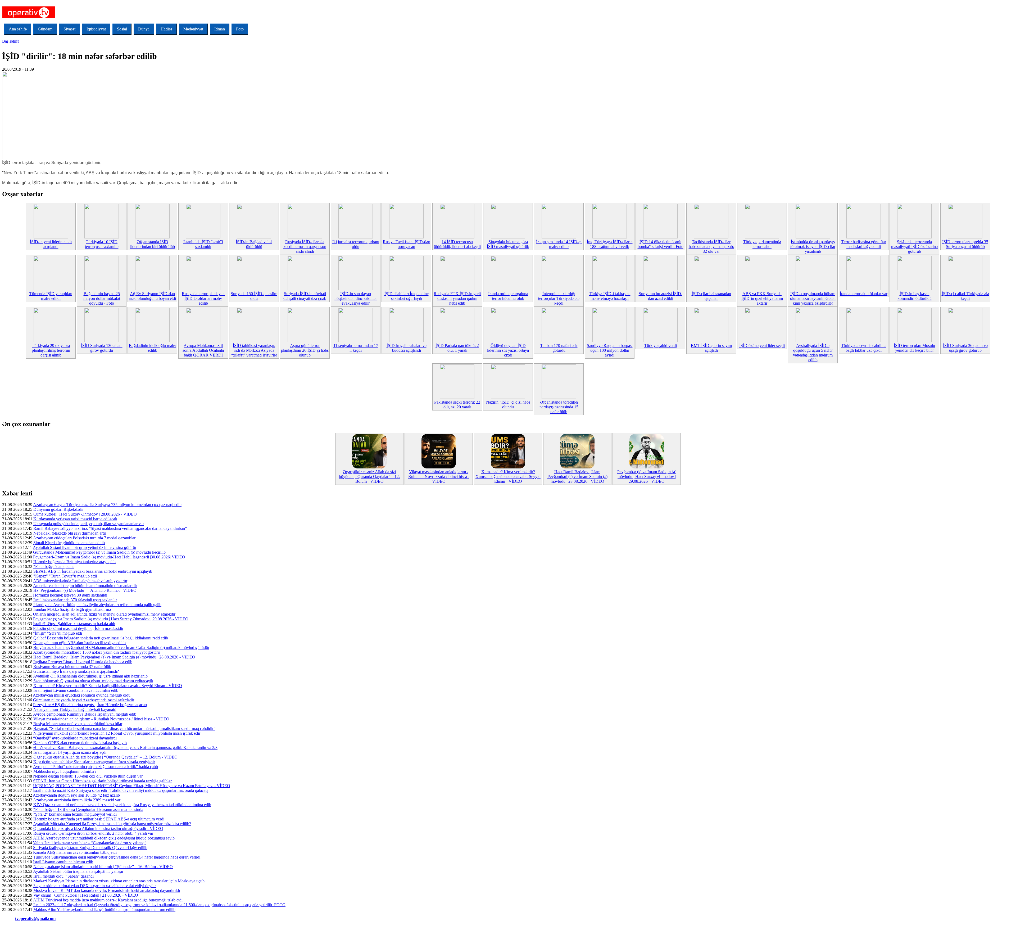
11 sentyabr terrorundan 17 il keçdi (355, 348)
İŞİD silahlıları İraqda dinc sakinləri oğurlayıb (406, 296)
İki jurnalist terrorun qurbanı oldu (355, 244)
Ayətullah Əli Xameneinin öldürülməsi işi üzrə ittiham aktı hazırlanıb (90, 676)
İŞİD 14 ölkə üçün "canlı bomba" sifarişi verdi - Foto (660, 244)
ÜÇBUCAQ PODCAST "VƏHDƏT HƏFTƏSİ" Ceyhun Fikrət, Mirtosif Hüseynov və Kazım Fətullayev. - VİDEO (131, 785)
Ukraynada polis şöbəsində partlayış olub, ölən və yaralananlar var (88, 523)
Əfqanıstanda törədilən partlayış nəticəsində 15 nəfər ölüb (558, 407)
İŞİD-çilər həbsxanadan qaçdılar (711, 296)
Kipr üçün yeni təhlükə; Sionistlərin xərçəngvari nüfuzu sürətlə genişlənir (94, 762)
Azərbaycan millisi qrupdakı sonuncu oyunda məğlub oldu (81, 695)
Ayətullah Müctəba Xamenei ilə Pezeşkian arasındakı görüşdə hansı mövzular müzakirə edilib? (112, 823)
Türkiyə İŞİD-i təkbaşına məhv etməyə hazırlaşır (610, 296)
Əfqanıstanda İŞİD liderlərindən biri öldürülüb (152, 244)
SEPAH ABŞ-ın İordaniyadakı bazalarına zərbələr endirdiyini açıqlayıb (92, 571)
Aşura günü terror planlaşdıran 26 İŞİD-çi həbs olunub (305, 350)
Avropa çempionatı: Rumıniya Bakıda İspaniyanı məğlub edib (84, 714)
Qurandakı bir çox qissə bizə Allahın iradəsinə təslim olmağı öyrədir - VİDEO (98, 828)
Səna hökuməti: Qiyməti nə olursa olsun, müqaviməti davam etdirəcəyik (93, 681)
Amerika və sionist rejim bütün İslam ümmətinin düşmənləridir (85, 585)
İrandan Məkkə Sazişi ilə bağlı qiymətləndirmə (72, 609)
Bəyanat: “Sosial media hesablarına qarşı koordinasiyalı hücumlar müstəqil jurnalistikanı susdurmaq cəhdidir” (124, 728)
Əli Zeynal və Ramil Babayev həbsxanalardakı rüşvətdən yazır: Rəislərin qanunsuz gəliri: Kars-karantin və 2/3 (125, 747)
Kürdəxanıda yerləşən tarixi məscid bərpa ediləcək (75, 519)
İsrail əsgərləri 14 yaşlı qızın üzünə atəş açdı (69, 752)
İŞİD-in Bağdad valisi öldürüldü (254, 244)
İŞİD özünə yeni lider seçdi (762, 345)
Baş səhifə (10, 41)
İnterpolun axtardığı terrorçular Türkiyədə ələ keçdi (558, 298)
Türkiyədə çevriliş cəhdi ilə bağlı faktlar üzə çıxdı (863, 348)
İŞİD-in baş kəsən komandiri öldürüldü (914, 296)
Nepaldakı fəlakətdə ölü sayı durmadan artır (69, 533)
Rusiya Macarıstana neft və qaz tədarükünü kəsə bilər (77, 723)
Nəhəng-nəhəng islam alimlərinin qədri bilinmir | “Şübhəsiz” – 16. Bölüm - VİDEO (103, 866)
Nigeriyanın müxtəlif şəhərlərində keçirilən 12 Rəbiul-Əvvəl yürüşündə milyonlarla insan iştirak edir (116, 733)
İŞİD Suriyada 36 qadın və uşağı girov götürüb (965, 348)
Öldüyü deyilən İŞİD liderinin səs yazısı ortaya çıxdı (508, 350)
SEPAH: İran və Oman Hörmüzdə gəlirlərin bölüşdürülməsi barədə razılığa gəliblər (102, 781)
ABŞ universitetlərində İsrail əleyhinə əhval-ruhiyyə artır (80, 581)
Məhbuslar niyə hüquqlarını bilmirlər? (64, 771)
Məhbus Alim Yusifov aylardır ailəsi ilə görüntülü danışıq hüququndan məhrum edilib (104, 909)
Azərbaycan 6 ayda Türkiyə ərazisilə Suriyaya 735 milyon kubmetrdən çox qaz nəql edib (107, 504)
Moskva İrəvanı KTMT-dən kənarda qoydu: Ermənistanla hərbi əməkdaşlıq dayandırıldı (106, 890)
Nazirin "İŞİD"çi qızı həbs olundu (508, 404)
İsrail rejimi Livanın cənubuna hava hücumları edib (75, 690)
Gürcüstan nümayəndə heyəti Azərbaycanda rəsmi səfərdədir (83, 700)
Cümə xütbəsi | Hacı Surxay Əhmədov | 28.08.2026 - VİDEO (85, 514)
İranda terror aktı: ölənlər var (863, 293)
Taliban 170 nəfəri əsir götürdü (559, 348)
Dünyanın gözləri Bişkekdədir (58, 509)
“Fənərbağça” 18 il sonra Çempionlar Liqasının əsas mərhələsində (88, 809)
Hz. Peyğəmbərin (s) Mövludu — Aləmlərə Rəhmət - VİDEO (85, 590)
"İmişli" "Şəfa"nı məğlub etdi (57, 633)
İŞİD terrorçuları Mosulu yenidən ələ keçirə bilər (914, 348)
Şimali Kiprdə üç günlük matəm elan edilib (69, 542)
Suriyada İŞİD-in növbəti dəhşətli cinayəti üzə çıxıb (304, 296)
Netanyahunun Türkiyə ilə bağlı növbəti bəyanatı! (74, 709)
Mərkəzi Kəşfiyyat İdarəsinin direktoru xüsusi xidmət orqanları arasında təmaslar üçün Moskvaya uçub (119, 881)
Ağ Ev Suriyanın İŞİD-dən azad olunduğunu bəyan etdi (152, 296)
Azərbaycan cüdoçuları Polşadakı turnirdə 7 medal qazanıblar (84, 538)
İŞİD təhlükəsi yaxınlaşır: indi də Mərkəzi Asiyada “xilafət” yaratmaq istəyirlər (254, 350)
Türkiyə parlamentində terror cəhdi (762, 244)
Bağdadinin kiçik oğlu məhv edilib (152, 348)
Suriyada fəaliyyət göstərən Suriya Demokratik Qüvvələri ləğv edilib (90, 847)
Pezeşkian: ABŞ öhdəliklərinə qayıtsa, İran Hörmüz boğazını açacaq (90, 704)
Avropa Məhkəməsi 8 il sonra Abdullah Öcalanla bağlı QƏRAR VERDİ (203, 350)
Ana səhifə (18, 29)
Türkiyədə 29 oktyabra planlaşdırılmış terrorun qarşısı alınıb (51, 350)
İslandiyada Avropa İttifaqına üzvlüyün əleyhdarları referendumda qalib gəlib (97, 604)
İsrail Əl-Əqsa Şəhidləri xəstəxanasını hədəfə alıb (74, 623)
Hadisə (166, 29)
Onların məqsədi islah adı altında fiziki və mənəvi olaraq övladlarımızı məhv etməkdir (104, 614)
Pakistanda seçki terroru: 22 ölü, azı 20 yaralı (457, 404)
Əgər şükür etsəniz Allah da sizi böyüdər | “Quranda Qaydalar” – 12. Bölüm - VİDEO (369, 477)
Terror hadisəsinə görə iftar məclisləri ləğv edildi (863, 244)
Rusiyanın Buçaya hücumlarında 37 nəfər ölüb (72, 666)
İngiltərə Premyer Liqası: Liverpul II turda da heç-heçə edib (82, 662)
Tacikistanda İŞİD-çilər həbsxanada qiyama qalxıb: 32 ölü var (711, 247)
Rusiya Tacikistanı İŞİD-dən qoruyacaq (406, 244)
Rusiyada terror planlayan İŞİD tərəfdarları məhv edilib (203, 298)
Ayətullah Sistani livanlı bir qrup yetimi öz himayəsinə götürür (84, 547)
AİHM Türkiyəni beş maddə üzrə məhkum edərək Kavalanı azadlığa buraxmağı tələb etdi (108, 900)
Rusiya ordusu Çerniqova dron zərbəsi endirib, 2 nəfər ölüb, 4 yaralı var (93, 833)
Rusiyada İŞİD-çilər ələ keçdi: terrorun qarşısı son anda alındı (304, 247)
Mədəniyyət (193, 29)
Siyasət (69, 29)
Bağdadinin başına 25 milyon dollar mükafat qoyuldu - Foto (101, 298)
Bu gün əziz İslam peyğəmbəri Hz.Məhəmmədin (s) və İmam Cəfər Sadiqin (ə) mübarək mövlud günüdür (121, 647)
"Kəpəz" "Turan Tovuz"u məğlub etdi (65, 576)
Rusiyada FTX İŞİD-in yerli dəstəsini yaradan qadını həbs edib (457, 298)
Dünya (143, 29)
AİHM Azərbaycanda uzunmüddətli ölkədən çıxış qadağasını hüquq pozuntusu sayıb (104, 838)
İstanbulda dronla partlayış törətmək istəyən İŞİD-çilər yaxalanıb (812, 247)
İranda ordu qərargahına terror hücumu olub (508, 296)
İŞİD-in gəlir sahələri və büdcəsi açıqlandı (407, 348)
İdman (219, 29)
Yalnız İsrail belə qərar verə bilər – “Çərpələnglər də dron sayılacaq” (89, 843)
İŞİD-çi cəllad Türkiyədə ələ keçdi (965, 296)
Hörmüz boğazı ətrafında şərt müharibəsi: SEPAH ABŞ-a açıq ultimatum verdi (98, 819)
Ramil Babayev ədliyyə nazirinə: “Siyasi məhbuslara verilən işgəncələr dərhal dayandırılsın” (110, 528)
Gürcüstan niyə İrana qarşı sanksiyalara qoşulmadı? (76, 671)
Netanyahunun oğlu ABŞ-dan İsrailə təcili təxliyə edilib (79, 642)
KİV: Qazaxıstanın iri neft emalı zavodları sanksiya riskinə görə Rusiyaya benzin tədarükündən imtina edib (122, 804)
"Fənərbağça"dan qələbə (53, 566)
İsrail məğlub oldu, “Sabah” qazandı (63, 876)
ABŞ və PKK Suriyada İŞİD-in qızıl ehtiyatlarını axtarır (762, 298)
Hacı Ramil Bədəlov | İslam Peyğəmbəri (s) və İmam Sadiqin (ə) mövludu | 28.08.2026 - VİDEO (577, 477)
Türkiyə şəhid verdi (660, 345)
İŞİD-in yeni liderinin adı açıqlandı (51, 244)
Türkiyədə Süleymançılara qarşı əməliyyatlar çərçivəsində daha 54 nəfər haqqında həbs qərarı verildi (116, 857)
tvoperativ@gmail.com (35, 918)
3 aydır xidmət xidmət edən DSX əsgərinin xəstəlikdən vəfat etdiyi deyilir (94, 885)
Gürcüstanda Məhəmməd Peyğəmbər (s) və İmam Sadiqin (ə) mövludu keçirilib (99, 552)
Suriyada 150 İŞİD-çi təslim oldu (254, 296)
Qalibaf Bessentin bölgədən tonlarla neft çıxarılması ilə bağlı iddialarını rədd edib (100, 638)
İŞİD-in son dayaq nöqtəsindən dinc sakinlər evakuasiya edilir (355, 298)
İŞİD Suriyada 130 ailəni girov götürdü (102, 348)
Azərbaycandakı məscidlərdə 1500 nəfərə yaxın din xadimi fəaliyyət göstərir (96, 652)
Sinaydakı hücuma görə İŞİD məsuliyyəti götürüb (508, 244)
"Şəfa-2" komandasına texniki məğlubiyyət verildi (75, 814)
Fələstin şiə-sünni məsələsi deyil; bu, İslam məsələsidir (78, 628)
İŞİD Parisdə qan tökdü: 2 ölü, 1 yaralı (457, 348)
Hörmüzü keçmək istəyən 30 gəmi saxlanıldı (70, 595)
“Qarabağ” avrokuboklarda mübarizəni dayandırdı (75, 738)
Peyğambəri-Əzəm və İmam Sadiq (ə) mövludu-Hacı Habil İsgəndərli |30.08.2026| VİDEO (109, 557)
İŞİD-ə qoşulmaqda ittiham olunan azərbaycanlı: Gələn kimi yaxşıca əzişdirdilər (813, 298)
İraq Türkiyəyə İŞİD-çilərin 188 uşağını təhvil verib (610, 244)
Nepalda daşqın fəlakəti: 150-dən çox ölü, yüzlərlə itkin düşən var (88, 776)
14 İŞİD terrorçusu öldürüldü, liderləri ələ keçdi (457, 244)
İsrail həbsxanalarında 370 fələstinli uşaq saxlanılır (75, 600)
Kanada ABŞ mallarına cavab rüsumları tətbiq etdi (75, 852)
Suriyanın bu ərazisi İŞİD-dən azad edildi (660, 296)
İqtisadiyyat (96, 29)
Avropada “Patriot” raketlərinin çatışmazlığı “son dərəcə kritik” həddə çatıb (95, 766)
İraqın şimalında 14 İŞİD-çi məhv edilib (559, 244)
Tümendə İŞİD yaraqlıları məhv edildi (50, 296)
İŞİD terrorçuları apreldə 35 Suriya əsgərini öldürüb (965, 244)
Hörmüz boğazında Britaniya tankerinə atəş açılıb (74, 561)
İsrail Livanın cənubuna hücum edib (63, 862)
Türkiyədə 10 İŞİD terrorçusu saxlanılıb (102, 244)
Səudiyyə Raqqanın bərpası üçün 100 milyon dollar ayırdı (610, 350)
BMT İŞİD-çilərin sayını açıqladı (711, 348)
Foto (240, 29)
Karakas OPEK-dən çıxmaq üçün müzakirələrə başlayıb (80, 743)
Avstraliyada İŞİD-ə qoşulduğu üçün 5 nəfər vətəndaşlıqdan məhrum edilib (813, 352)
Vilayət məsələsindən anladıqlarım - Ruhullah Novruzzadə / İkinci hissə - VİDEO (438, 477)
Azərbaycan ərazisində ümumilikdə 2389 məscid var (76, 800)
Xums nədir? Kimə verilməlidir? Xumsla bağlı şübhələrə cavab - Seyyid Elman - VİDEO (508, 477)
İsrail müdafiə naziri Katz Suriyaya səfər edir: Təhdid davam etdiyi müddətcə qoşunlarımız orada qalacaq (120, 790)
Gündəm (45, 29)
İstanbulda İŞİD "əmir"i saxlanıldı (203, 244)
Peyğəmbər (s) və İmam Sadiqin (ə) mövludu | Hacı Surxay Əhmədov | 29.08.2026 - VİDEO (646, 477)
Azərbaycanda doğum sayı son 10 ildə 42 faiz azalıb (76, 795)
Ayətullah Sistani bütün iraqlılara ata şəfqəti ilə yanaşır (78, 871)
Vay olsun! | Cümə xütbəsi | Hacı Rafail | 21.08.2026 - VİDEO (85, 895)
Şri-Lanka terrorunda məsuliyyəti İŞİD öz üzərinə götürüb (914, 247)
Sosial (122, 29)
